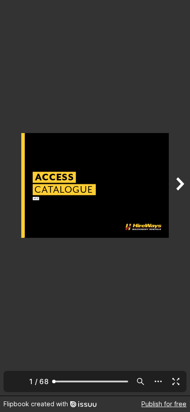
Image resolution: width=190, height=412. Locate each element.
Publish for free (163, 404)
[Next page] (179, 198)
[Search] (140, 381)
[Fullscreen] (176, 381)
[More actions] (158, 381)
